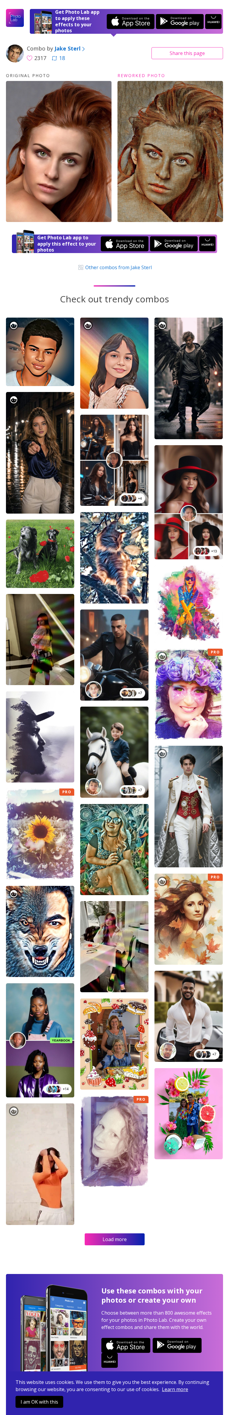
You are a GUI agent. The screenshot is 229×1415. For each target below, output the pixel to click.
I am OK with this (39, 1402)
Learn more (175, 1389)
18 (62, 58)
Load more (115, 1239)
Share (187, 53)
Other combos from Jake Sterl (117, 267)
